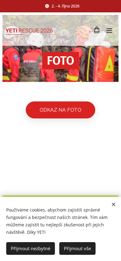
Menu (109, 30)
